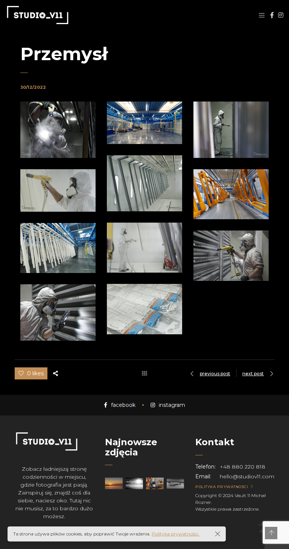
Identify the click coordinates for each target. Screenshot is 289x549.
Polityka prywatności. (175, 534)
